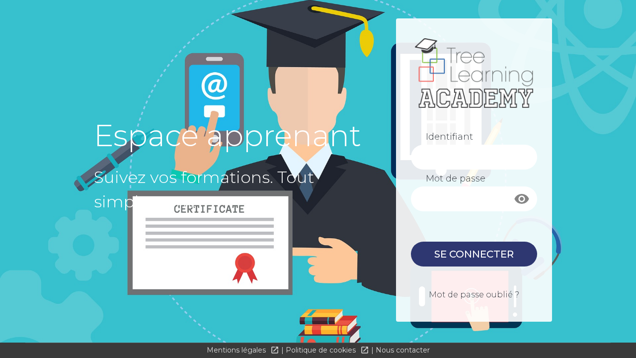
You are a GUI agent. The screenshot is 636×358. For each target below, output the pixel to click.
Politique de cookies (322, 350)
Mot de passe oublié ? (474, 294)
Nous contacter (403, 350)
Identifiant (449, 136)
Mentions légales (237, 350)
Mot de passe (455, 178)
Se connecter (474, 254)
